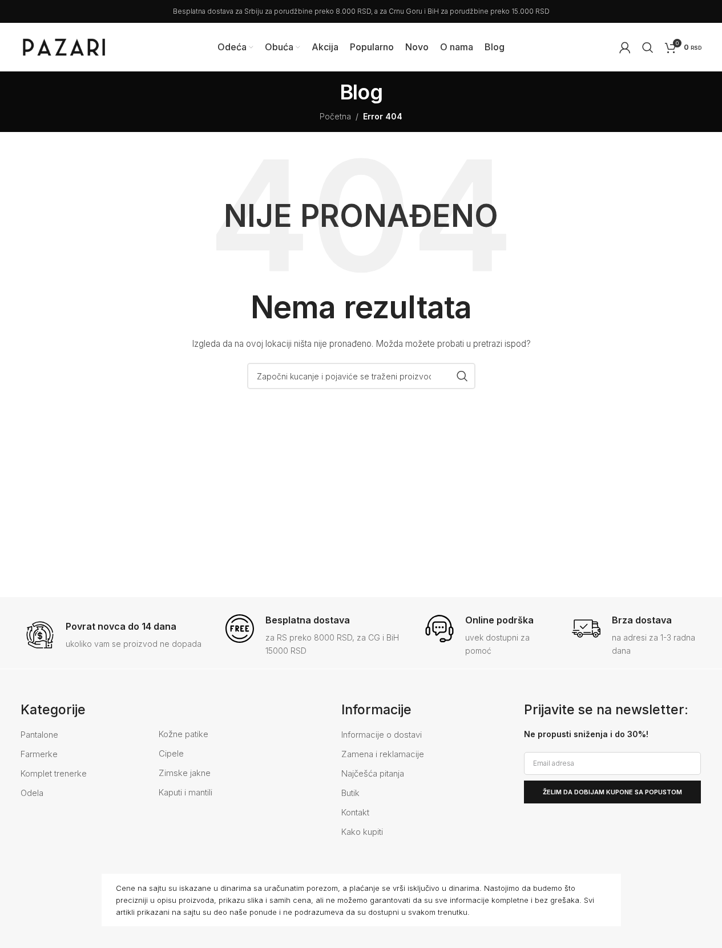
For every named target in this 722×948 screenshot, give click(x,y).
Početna (335, 116)
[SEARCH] (462, 376)
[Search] (647, 47)
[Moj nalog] (625, 47)
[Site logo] (64, 46)
